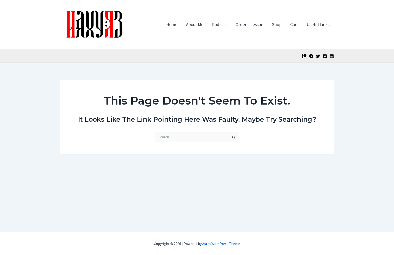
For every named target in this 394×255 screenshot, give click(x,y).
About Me (194, 24)
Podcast (219, 24)
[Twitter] (318, 56)
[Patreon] (304, 56)
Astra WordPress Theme (221, 243)
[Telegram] (311, 56)
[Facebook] (325, 56)
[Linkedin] (332, 56)
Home (171, 24)
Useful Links (318, 24)
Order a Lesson (249, 24)
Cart (294, 24)
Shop (277, 24)
